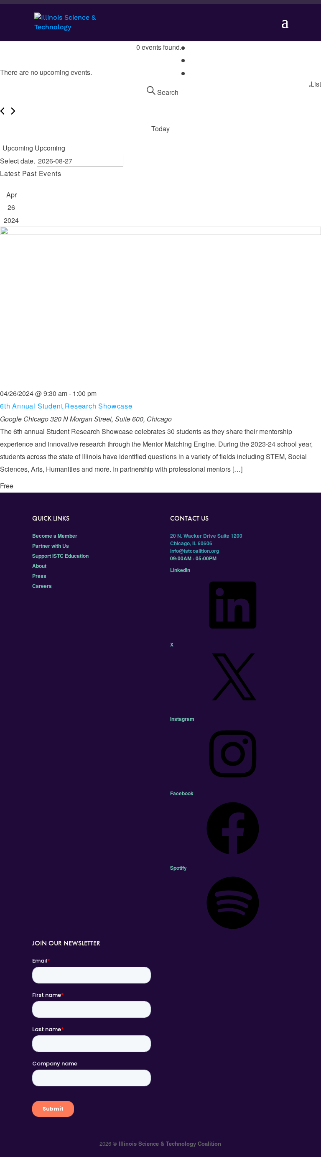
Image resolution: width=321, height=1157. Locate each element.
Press (39, 576)
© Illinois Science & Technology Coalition (167, 1143)
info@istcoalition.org (194, 550)
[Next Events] (13, 111)
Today (160, 128)
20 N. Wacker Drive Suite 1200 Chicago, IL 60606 (206, 539)
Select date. (18, 161)
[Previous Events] (2, 111)
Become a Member (54, 535)
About (39, 566)
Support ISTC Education (60, 555)
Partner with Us (50, 545)
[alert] (160, 72)
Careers (42, 586)
